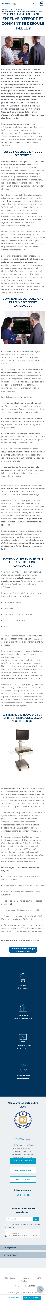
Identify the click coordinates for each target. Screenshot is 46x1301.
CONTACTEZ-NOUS (13, 1298)
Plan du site (10, 1278)
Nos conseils (18, 9)
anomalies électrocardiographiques (17, 639)
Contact (31, 1286)
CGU (39, 1278)
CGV (17, 1286)
